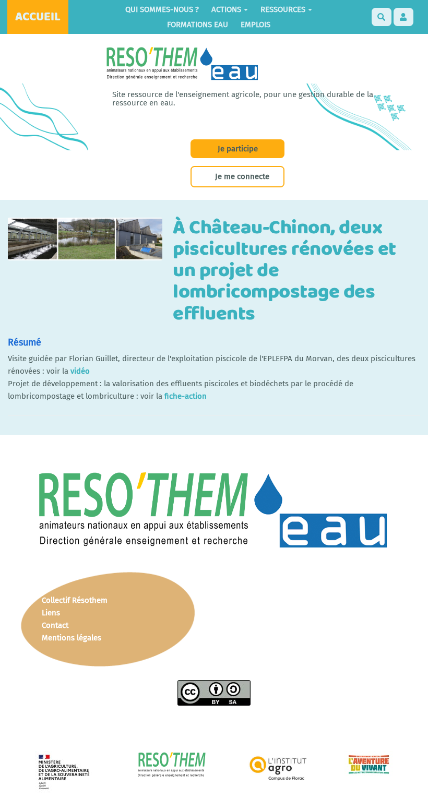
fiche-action (185, 396)
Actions (226, 9)
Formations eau (197, 24)
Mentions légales (71, 637)
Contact (55, 625)
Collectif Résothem (75, 600)
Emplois (255, 24)
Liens (51, 612)
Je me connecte (242, 176)
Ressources (282, 9)
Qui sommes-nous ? (162, 9)
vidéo (80, 371)
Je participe (238, 148)
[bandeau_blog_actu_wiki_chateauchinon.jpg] (90, 244)
